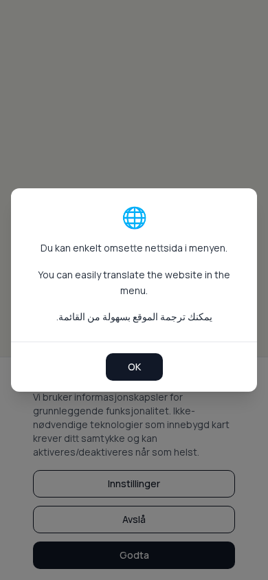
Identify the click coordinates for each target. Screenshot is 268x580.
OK (134, 366)
